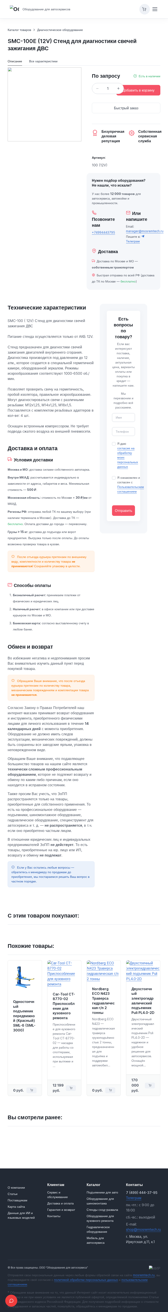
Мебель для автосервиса (96, 1240)
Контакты (53, 1216)
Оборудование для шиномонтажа (100, 1201)
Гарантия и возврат (61, 1209)
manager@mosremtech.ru (144, 231)
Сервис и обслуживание (57, 1194)
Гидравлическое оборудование (98, 1229)
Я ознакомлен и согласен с (130, 484)
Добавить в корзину (138, 90)
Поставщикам (17, 1200)
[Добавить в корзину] (31, 1090)
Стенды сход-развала (102, 1209)
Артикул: (99, 157)
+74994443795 (103, 232)
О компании (16, 1187)
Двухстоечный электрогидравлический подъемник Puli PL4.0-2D (142, 1001)
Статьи (13, 1194)
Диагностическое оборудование (60, 30)
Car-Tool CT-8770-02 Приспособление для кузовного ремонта (64, 1006)
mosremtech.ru (144, 1275)
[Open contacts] (11, 1301)
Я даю (127, 455)
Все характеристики (43, 61)
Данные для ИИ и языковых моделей (21, 1215)
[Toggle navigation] (155, 9)
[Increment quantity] (118, 88)
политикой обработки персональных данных (86, 1279)
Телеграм (133, 1198)
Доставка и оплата (60, 1203)
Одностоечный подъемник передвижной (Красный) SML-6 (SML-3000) (24, 1015)
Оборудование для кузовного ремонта (100, 1218)
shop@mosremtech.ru (143, 1229)
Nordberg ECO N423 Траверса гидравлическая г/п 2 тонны (103, 1001)
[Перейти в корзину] (144, 9)
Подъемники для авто (102, 1192)
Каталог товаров (19, 30)
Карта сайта (16, 1206)
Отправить (123, 510)
